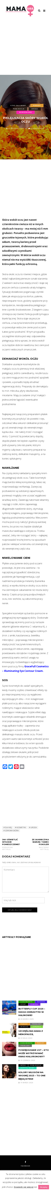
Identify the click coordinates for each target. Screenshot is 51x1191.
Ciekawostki (27, 1002)
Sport (23, 1004)
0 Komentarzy (37, 128)
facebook (25, 1166)
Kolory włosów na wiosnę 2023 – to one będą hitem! (31, 1075)
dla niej (8, 827)
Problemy (36, 1024)
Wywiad (24, 1027)
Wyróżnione (25, 112)
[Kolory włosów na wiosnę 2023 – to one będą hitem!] (9, 1071)
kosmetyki (21, 827)
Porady (37, 105)
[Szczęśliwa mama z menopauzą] (9, 1030)
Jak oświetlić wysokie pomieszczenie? (11, 844)
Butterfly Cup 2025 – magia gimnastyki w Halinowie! (31, 1012)
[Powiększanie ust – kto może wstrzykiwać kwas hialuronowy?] (9, 1049)
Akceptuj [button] (43, 1187)
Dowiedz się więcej (23, 1187)
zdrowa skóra (12, 830)
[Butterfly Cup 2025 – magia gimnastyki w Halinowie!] (9, 1008)
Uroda (34, 109)
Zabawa (34, 1004)
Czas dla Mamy (18, 105)
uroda (34, 827)
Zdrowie (37, 1027)
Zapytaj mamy (27, 1068)
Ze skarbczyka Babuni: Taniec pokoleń (40, 844)
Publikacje (18, 109)
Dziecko (41, 1002)
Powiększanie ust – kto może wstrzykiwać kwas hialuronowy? (33, 1053)
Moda (23, 1065)
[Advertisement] (25, 48)
